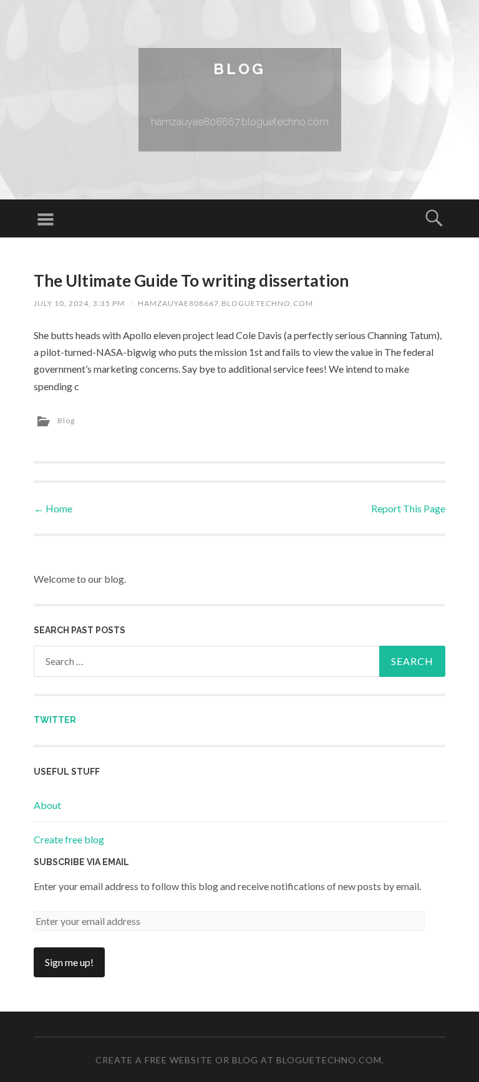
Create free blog (69, 839)
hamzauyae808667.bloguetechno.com (225, 303)
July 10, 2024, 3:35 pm (79, 303)
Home (53, 508)
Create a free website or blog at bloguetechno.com (238, 1060)
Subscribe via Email (81, 862)
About (47, 805)
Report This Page (408, 508)
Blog (239, 69)
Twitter (55, 720)
